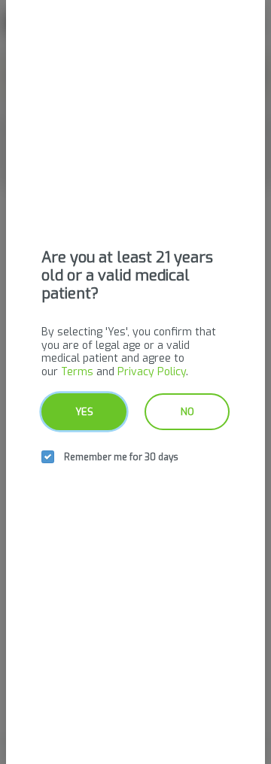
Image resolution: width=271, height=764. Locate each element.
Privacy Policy (151, 372)
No (187, 411)
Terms (77, 372)
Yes (84, 411)
